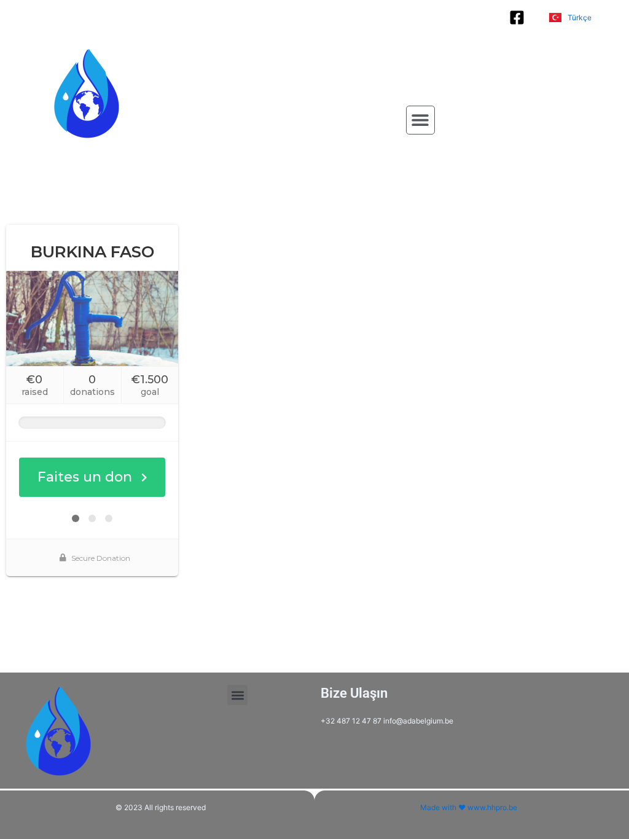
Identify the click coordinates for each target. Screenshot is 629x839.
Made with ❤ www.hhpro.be (468, 807)
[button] (420, 120)
